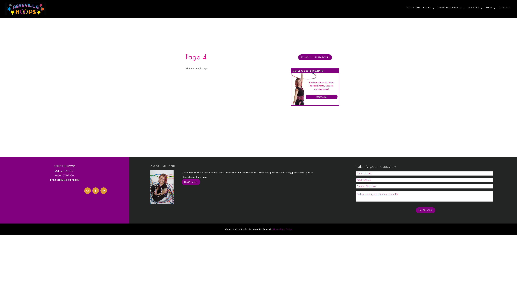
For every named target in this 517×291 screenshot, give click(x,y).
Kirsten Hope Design (282, 229)
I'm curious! (425, 210)
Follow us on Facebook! (315, 57)
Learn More (191, 182)
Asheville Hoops (25, 9)
